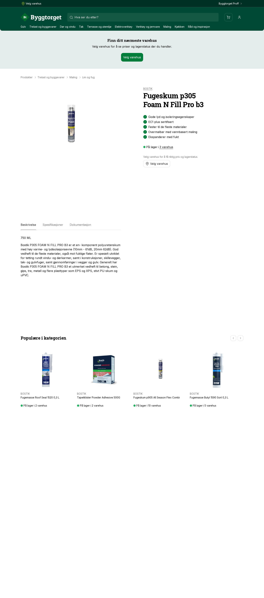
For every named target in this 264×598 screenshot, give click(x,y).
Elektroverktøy (123, 26)
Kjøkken (179, 26)
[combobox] (143, 17)
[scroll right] (240, 338)
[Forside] (41, 17)
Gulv (23, 26)
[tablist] (71, 225)
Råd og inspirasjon (199, 26)
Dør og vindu (67, 26)
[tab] (28, 225)
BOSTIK (147, 88)
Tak (81, 26)
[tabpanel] (71, 256)
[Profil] (239, 17)
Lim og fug (88, 77)
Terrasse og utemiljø (99, 26)
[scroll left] (233, 338)
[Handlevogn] (228, 17)
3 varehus (166, 147)
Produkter (27, 77)
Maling (167, 26)
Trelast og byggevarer (42, 26)
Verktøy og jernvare (148, 26)
